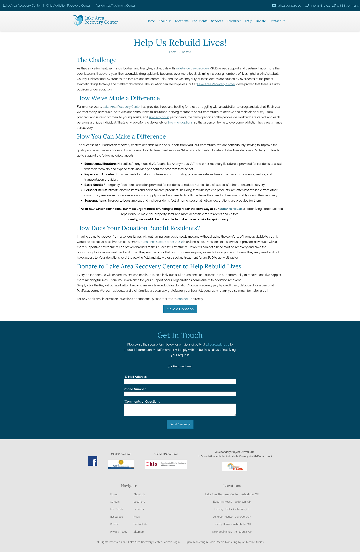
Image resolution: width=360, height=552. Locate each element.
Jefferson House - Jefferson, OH (232, 516)
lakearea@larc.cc (217, 344)
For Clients (199, 21)
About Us (165, 21)
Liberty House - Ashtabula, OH (232, 524)
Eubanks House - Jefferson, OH (232, 501)
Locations (181, 21)
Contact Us (277, 21)
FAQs (248, 21)
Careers (115, 501)
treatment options (180, 122)
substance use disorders (193, 68)
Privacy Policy (118, 531)
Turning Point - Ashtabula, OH (232, 509)
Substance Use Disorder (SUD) (162, 242)
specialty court (159, 117)
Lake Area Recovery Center (216, 84)
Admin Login (172, 542)
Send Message (180, 424)
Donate (261, 21)
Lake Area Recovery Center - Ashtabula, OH (232, 494)
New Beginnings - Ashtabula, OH (232, 531)
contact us (184, 299)
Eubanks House (230, 209)
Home (151, 21)
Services (217, 21)
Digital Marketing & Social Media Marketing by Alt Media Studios (224, 542)
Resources (234, 21)
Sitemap (139, 531)
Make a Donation (180, 309)
